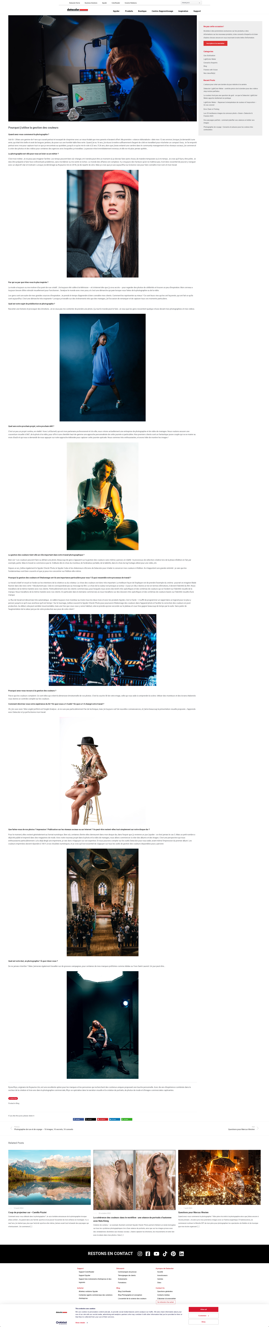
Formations (122, 1283)
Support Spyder (84, 1275)
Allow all (203, 1309)
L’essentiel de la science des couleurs (132, 1299)
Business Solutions (91, 3)
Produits (129, 11)
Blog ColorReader (124, 1291)
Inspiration (183, 11)
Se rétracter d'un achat (165, 1302)
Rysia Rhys (14, 1098)
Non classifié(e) (209, 73)
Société (160, 1272)
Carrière (160, 1279)
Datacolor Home (74, 3)
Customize (202, 1315)
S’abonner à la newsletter (166, 1299)
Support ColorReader (86, 1272)
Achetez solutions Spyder (88, 1291)
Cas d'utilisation (209, 56)
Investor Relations (131, 3)
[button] (78, 1119)
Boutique (142, 11)
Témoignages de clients (127, 1275)
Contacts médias (163, 1295)
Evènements (122, 1279)
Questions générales (165, 1291)
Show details (80, 1323)
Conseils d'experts (210, 63)
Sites (159, 1283)
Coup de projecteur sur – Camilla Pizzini (27, 1212)
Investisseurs (162, 1275)
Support (197, 11)
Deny (203, 1322)
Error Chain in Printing (211, 109)
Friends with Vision (211, 70)
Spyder (104, 3)
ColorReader (116, 3)
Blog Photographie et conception (130, 1295)
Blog (17, 1103)
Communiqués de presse (127, 1272)
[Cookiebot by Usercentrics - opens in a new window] (61, 1322)
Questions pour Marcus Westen (193, 1212)
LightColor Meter (210, 59)
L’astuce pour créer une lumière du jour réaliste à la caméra (225, 84)
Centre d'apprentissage (162, 11)
